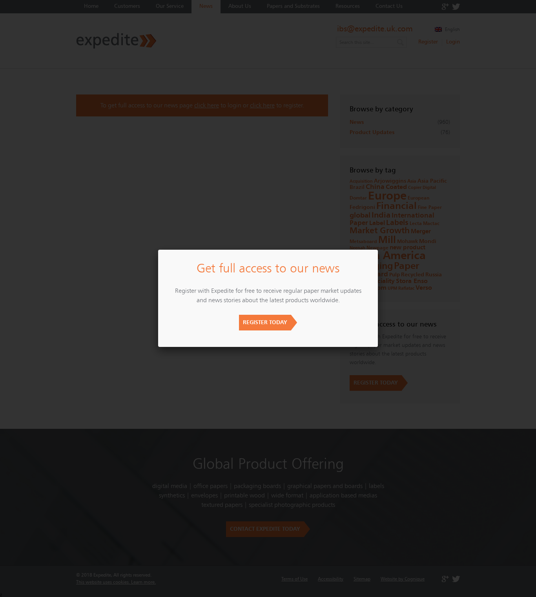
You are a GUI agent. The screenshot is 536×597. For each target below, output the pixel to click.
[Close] (378, 250)
